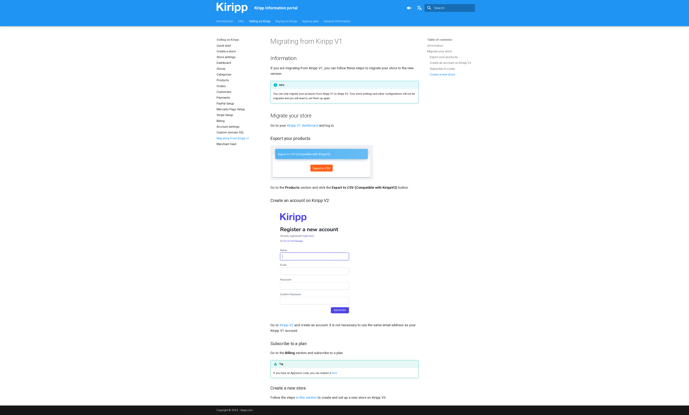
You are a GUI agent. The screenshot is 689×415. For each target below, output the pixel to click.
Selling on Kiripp (259, 21)
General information (337, 21)
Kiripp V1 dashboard (302, 125)
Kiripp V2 (286, 325)
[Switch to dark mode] (409, 8)
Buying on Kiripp (286, 21)
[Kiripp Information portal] (232, 8)
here (334, 373)
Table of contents (439, 39)
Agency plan (310, 21)
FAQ (241, 21)
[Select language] (419, 8)
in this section (306, 397)
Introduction (225, 21)
